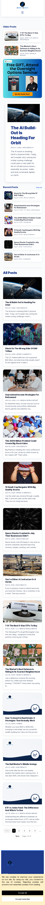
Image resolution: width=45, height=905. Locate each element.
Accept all (22, 893)
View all (39, 187)
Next (17, 836)
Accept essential (22, 899)
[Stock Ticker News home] (22, 5)
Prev (7, 831)
